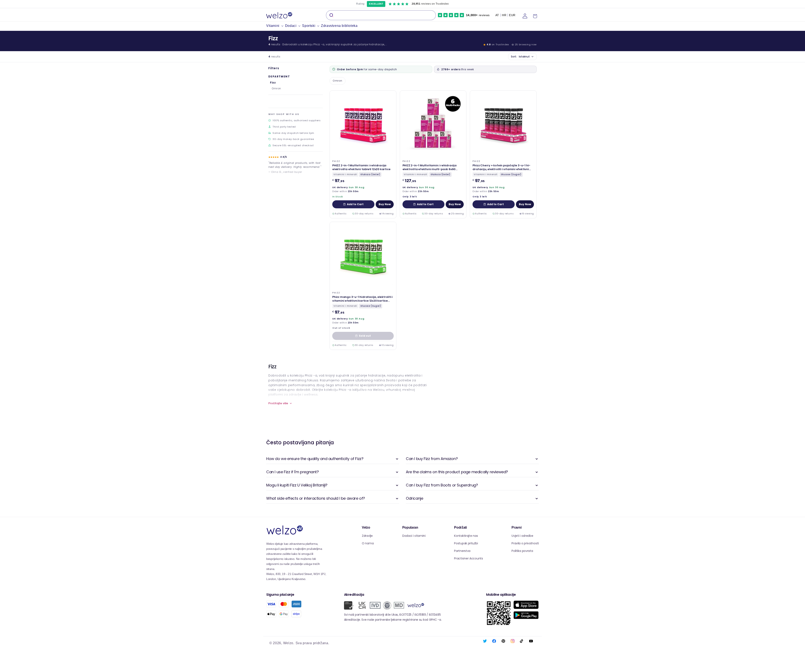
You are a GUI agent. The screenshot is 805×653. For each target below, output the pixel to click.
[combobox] (381, 15)
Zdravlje (367, 536)
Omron (276, 88)
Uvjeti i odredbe (522, 536)
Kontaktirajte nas (466, 536)
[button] (275, 26)
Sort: (520, 56)
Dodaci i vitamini (414, 536)
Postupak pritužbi (466, 543)
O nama (368, 543)
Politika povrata (522, 551)
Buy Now (385, 204)
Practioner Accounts (468, 558)
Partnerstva (462, 551)
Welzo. (288, 643)
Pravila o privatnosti (525, 543)
